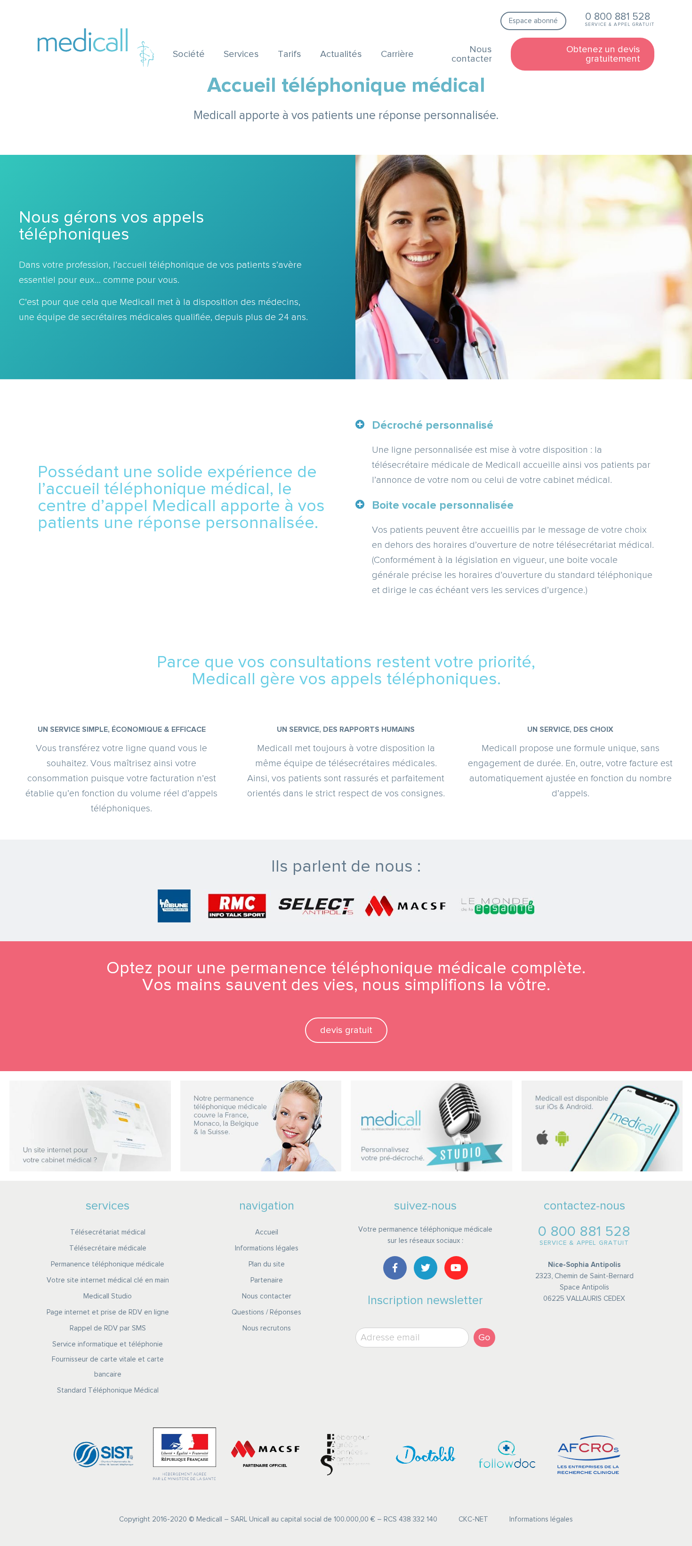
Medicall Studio (107, 1296)
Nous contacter (471, 54)
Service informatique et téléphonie (107, 1344)
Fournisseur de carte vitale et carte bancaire (108, 1367)
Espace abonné (533, 20)
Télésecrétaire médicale (107, 1248)
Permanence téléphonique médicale (107, 1264)
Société (189, 54)
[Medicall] (83, 40)
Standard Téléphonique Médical (108, 1390)
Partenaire (266, 1280)
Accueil (266, 1232)
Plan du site (267, 1264)
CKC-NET (473, 1519)
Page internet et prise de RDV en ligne (108, 1312)
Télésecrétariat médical (107, 1232)
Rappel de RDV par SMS (108, 1328)
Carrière (397, 54)
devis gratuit (346, 1030)
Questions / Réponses (266, 1312)
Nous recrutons (266, 1328)
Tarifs (289, 54)
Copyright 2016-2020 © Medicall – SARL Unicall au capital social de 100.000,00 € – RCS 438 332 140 (278, 1519)
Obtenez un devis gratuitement (603, 54)
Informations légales (266, 1248)
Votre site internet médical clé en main (108, 1280)
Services (241, 54)
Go (484, 1337)
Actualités (341, 54)
